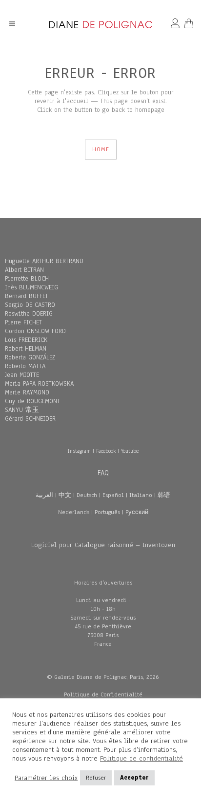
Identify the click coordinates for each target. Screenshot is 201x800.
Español (113, 495)
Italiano (140, 495)
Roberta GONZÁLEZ (30, 357)
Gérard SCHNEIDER (30, 418)
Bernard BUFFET (26, 296)
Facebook (106, 451)
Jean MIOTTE (22, 375)
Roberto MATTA (25, 366)
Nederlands (73, 512)
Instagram (79, 451)
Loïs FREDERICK (26, 340)
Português (107, 512)
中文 (65, 495)
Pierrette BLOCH (27, 278)
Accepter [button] (134, 778)
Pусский (136, 512)
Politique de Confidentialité (103, 694)
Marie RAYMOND (27, 392)
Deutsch (87, 495)
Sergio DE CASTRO (30, 305)
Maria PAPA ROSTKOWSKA (39, 383)
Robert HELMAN (25, 348)
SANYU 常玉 (22, 410)
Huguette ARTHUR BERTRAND (44, 261)
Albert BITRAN (24, 270)
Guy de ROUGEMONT (32, 401)
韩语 (164, 495)
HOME (100, 149)
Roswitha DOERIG (29, 313)
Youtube (130, 451)
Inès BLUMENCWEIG (31, 287)
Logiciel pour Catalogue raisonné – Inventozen (103, 545)
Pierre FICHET (23, 322)
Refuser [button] (96, 778)
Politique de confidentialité (141, 758)
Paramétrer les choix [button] (46, 778)
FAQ (103, 473)
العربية (44, 495)
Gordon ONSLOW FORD (35, 331)
